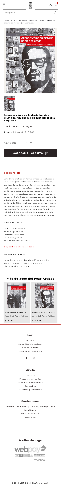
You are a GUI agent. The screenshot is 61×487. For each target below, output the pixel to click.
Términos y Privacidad (30, 390)
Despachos (30, 386)
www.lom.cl (30, 417)
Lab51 (46, 483)
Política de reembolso (30, 351)
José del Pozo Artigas (18, 126)
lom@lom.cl (30, 410)
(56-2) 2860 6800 (30, 414)
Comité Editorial (30, 348)
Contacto (30, 375)
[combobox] (30, 12)
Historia (30, 340)
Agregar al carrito (28, 153)
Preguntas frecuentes (30, 379)
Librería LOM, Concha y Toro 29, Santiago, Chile (30, 407)
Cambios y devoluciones (30, 382)
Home (6, 21)
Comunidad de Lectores (30, 344)
